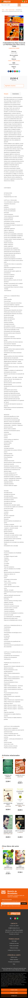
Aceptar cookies (14, 990)
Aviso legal (14, 941)
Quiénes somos (14, 957)
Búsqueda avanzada (24, 5)
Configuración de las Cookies (14, 950)
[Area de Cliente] (24, 1)
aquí (7, 986)
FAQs (14, 964)
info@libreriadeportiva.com (14, 928)
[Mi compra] (22, 2)
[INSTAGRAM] (15, 918)
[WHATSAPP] (17, 918)
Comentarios (15, 94)
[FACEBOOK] (11, 918)
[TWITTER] (13, 918)
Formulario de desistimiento (14, 961)
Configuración (14, 995)
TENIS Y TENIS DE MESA (10, 9)
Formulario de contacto (14, 934)
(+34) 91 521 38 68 (14, 925)
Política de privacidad (14, 945)
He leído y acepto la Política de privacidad (11, 905)
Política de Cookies (14, 948)
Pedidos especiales (14, 959)
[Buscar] (19, 5)
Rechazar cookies (14, 992)
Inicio (3, 9)
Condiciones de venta (14, 943)
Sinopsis (6, 94)
